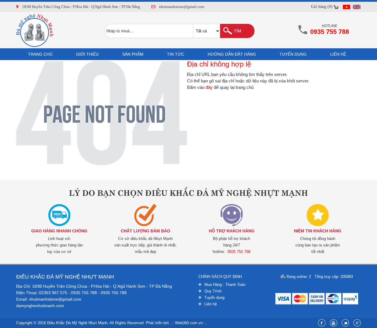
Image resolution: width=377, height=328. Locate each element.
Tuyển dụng (293, 54)
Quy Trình (212, 291)
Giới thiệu (87, 54)
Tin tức (175, 54)
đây (209, 87)
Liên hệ (338, 54)
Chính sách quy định (220, 276)
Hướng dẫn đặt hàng (232, 54)
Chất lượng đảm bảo (145, 230)
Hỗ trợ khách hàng (231, 230)
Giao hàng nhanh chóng (59, 230)
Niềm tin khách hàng (317, 230)
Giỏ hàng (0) (322, 6)
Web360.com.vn (189, 323)
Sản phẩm (132, 54)
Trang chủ (40, 54)
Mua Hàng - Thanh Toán (224, 284)
